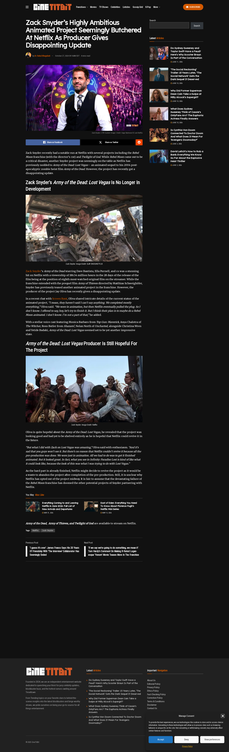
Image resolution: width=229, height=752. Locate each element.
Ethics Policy (153, 691)
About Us (151, 680)
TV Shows (103, 7)
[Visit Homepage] (52, 7)
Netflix (35, 530)
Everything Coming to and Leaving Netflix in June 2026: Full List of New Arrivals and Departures (60, 505)
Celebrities (115, 7)
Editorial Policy (153, 684)
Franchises (81, 7)
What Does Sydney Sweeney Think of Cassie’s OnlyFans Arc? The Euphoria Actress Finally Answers (112, 709)
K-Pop (148, 7)
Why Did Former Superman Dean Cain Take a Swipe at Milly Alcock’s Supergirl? (186, 94)
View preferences (212, 739)
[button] (222, 716)
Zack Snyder (33, 271)
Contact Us (152, 708)
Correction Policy (154, 698)
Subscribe (194, 7)
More (155, 7)
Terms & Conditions (156, 701)
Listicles (126, 7)
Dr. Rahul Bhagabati (42, 56)
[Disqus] (84, 609)
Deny (186, 739)
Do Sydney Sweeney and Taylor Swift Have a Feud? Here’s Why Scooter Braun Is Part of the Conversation (113, 683)
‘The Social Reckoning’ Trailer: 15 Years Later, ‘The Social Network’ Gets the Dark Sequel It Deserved (115, 692)
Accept (160, 739)
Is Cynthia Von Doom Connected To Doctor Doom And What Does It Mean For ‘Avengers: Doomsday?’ (115, 719)
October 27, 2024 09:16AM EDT (67, 56)
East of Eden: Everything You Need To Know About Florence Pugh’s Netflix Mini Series (118, 505)
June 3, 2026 (177, 144)
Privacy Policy (187, 746)
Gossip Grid (138, 7)
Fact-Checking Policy (156, 694)
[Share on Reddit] (139, 142)
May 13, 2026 (107, 513)
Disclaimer (152, 705)
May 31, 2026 (48, 513)
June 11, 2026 (177, 62)
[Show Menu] (27, 7)
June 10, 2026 (177, 83)
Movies (93, 7)
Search (153, 20)
